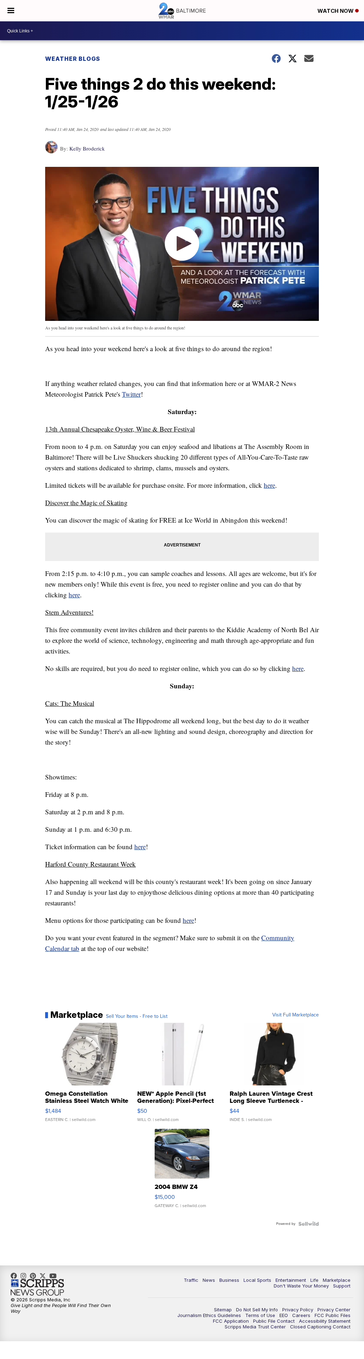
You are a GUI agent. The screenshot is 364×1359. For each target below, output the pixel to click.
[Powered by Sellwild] (308, 1223)
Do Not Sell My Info (257, 1309)
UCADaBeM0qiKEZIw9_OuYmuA (54, 1276)
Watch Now (336, 10)
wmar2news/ (16, 1276)
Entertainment (290, 1280)
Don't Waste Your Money (301, 1286)
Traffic (191, 1280)
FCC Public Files (332, 1315)
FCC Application (231, 1321)
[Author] (51, 150)
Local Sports (257, 1280)
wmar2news (25, 1276)
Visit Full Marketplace (295, 1014)
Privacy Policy (297, 1309)
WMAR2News (34, 1276)
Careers (301, 1315)
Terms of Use (260, 1315)
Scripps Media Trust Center (255, 1326)
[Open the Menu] (10, 10)
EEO (283, 1315)
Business (229, 1280)
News (209, 1280)
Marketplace (336, 1280)
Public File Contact (274, 1321)
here (269, 485)
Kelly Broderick (87, 148)
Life (314, 1280)
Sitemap (223, 1309)
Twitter (131, 394)
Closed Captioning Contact (320, 1326)
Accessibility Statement (324, 1321)
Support (341, 1286)
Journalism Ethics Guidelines (209, 1315)
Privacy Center (333, 1309)
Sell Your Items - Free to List (136, 1016)
